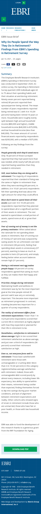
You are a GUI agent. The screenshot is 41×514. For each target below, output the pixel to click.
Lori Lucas (7, 67)
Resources (10, 28)
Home (3, 28)
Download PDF (20, 449)
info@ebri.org (25, 482)
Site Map (5, 471)
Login (18, 3)
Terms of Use (19, 471)
